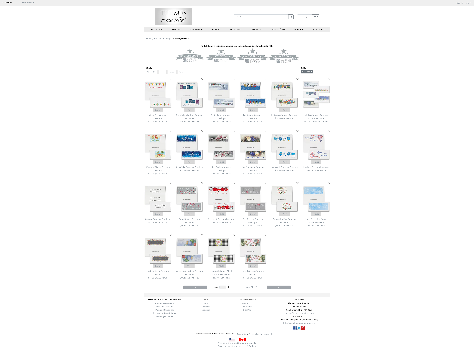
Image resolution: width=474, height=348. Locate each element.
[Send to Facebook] (295, 328)
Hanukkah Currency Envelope (284, 167)
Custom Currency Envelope (157, 219)
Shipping (206, 306)
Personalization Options (164, 313)
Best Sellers (306, 71)
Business (256, 29)
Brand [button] (181, 72)
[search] (291, 16)
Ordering (206, 310)
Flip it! (157, 110)
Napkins (298, 29)
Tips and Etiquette (164, 306)
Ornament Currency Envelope (221, 219)
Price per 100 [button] (151, 72)
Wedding (175, 29)
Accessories (319, 29)
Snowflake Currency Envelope (189, 167)
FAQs (206, 303)
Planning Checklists (164, 310)
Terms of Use (242, 334)
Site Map (247, 310)
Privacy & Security (255, 334)
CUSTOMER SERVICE (25, 2)
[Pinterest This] (303, 328)
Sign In (459, 3)
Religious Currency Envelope (284, 115)
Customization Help (164, 303)
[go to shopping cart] (315, 16)
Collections (155, 29)
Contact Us (247, 303)
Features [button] (171, 72)
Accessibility (268, 334)
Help (467, 3)
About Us (247, 306)
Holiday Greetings (162, 38)
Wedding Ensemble (164, 316)
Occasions (235, 29)
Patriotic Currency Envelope (316, 167)
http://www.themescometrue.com (299, 323)
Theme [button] (162, 72)
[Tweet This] (299, 328)
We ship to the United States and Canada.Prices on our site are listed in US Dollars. (237, 345)
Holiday (216, 29)
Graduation (196, 29)
